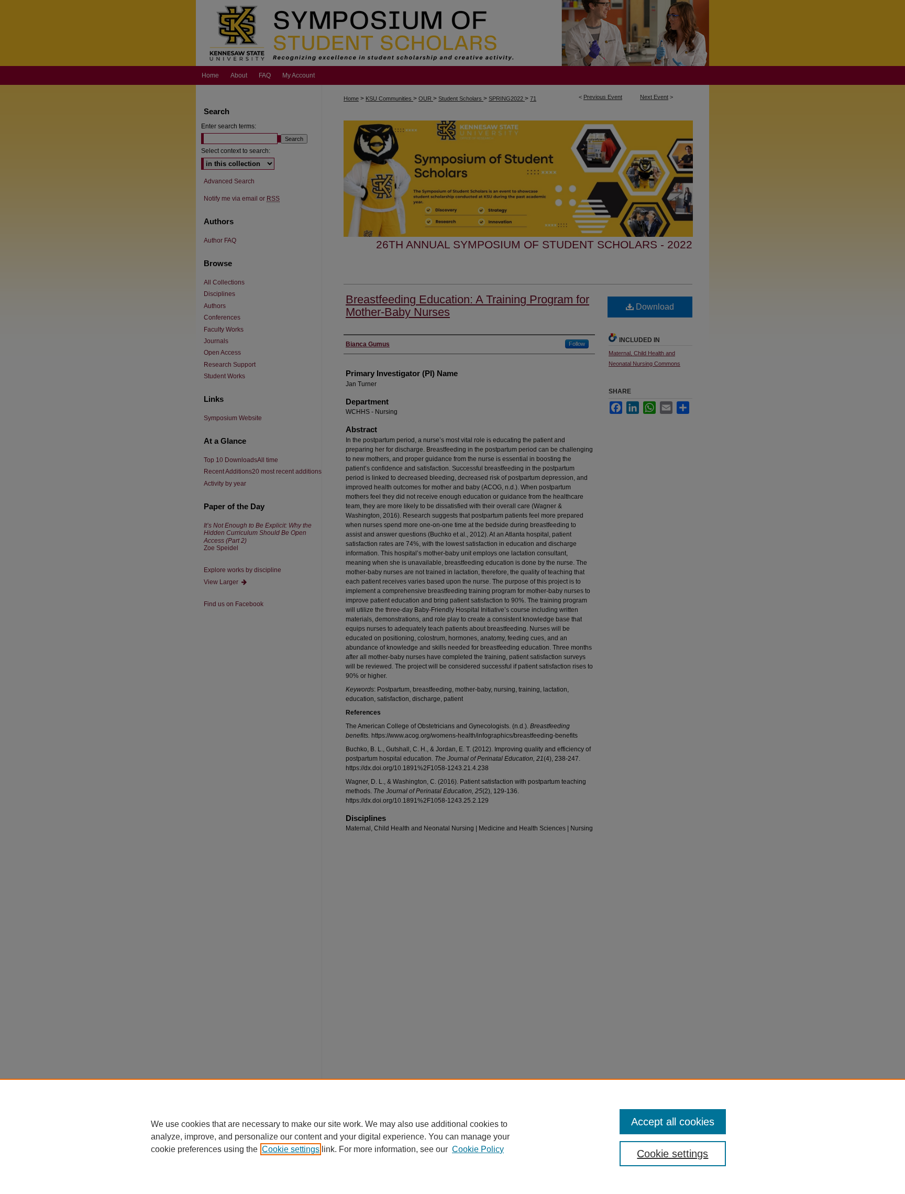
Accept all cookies (672, 1121)
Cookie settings (290, 1149)
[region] (452, 1136)
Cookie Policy (478, 1149)
